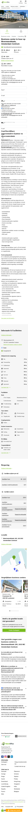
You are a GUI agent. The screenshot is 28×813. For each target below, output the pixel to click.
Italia (2, 794)
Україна (16, 776)
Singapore (17, 784)
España (3, 789)
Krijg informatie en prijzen (8, 75)
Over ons (3, 764)
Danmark (3, 771)
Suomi (3, 779)
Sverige (3, 774)
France (3, 791)
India (15, 786)
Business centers (14, 6)
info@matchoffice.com (6, 750)
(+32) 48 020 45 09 (6, 752)
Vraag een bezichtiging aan (9, 78)
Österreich (17, 771)
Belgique (16, 791)
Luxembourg (4, 784)
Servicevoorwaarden (18, 801)
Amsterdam (22, 6)
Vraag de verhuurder (7, 77)
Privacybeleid (6, 801)
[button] (20, 582)
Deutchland (4, 781)
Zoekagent (4, 762)
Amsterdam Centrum (5, 8)
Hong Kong (17, 781)
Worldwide (17, 789)
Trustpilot (3, 101)
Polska (16, 779)
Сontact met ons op (20, 766)
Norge (3, 776)
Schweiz (16, 774)
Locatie (7, 6)
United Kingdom (5, 786)
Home (2, 6)
